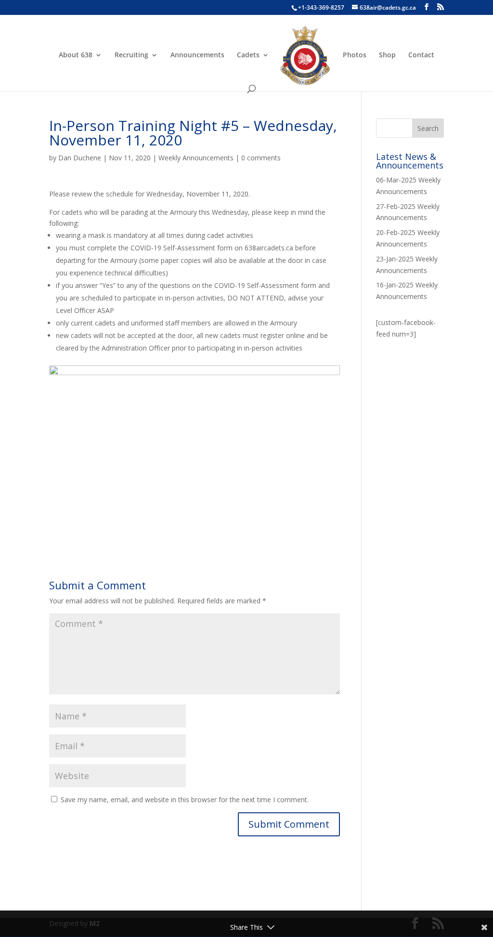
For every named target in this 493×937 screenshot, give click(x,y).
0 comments (261, 157)
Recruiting (131, 55)
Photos (354, 55)
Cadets (248, 55)
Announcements (197, 55)
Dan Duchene (79, 157)
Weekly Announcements (196, 157)
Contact (421, 55)
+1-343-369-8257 (321, 7)
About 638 (75, 55)
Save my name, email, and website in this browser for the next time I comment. (185, 799)
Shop (387, 55)
